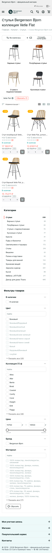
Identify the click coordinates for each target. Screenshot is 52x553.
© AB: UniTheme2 (41, 549)
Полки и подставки (26, 256)
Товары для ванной (26, 260)
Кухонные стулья (26, 233)
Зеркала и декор (26, 268)
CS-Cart (12, 549)
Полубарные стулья (26, 225)
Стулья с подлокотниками (26, 229)
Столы (26, 248)
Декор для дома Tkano (26, 280)
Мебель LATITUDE (26, 276)
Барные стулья (26, 221)
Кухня (26, 272)
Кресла (26, 237)
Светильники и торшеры (26, 244)
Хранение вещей (26, 264)
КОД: (3, 138)
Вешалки (26, 252)
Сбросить (21, 98)
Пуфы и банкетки (26, 241)
